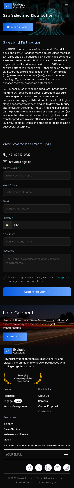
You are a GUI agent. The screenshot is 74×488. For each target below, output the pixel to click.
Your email (14, 454)
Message (8, 250)
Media (7, 439)
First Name (11, 168)
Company (9, 234)
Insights (8, 424)
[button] (7, 225)
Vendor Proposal (48, 406)
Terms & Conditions (46, 478)
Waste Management (16, 406)
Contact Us (45, 411)
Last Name (11, 184)
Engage (12, 401)
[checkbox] (4, 277)
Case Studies (12, 429)
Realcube (9, 395)
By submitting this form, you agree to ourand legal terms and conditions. (38, 279)
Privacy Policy (23, 482)
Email (7, 201)
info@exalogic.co (48, 482)
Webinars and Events (16, 434)
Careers (43, 401)
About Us (43, 395)
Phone (8, 217)
